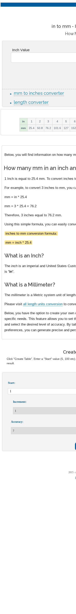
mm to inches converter (39, 93)
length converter (31, 102)
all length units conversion (43, 304)
